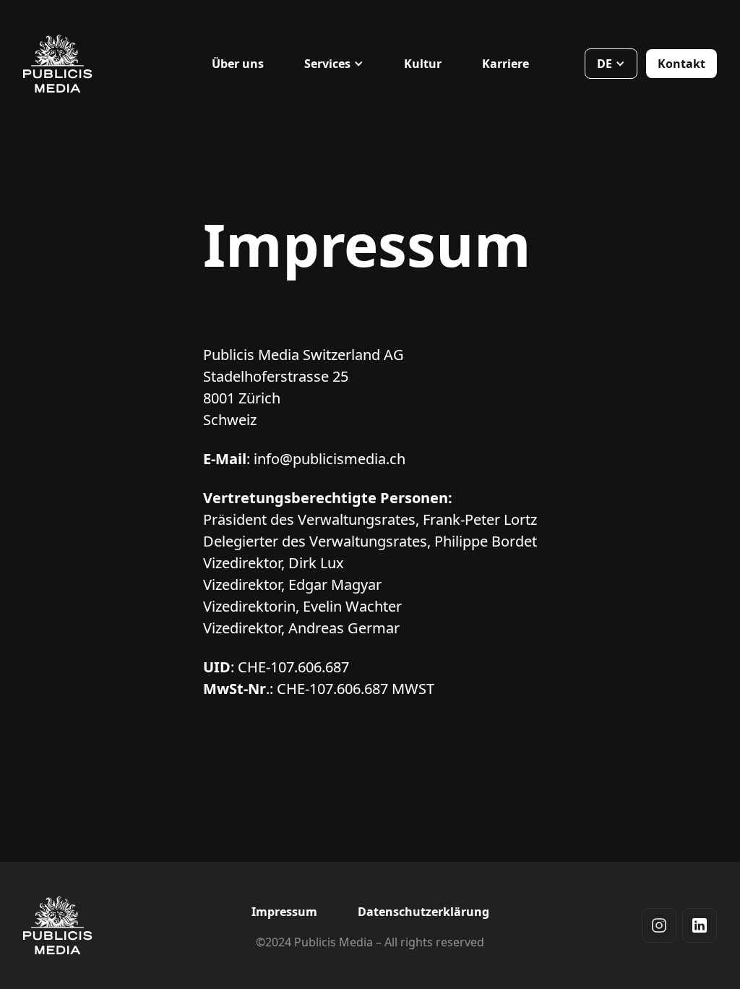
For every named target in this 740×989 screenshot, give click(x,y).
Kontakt (681, 64)
